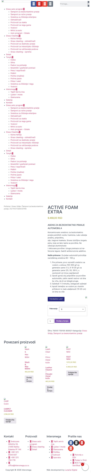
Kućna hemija (16, 38)
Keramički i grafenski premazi (23, 68)
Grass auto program (14, 9)
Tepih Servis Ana (18, 92)
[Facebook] (33, 4)
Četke (13, 60)
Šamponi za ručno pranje (21, 14)
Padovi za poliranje (19, 65)
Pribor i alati (16, 81)
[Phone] (50, 4)
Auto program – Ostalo (20, 33)
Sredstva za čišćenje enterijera (23, 17)
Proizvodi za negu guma (21, 25)
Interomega (11, 89)
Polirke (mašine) (17, 76)
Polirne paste (16, 78)
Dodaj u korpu (62, 321)
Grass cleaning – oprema (21, 52)
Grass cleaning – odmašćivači (23, 41)
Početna (7, 206)
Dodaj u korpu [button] (29, 379)
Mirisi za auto (16, 30)
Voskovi (14, 28)
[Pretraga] (88, 4)
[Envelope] (44, 4)
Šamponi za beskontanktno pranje (25, 12)
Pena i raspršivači (18, 70)
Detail (8, 54)
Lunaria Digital (71, 470)
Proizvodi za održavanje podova (24, 49)
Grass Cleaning (12, 36)
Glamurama (15, 97)
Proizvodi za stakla (19, 22)
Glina (13, 62)
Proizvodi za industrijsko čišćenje (25, 46)
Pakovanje (53, 308)
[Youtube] (39, 4)
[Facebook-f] (71, 443)
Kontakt (9, 102)
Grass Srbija (16, 206)
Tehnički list (56, 299)
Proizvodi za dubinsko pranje (23, 44)
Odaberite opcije (72, 373)
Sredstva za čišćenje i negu (22, 84)
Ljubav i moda (16, 94)
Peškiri (13, 73)
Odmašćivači (16, 20)
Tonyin (9, 57)
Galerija (9, 100)
